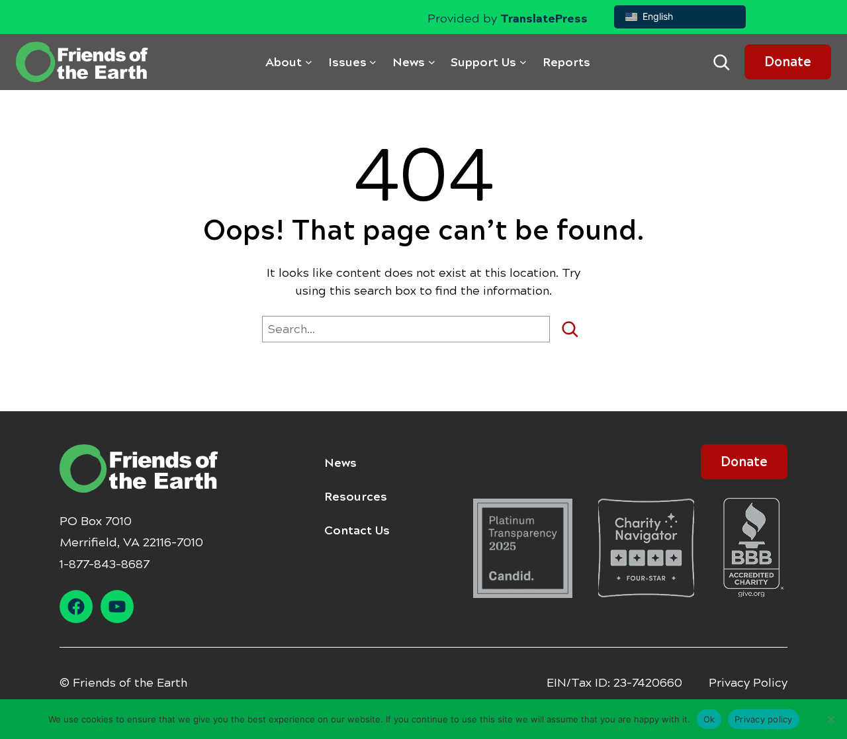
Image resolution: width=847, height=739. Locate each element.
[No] (830, 719)
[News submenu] (431, 62)
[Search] (575, 329)
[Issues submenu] (373, 62)
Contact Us (357, 530)
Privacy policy (764, 718)
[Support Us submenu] (523, 62)
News (340, 463)
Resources (355, 496)
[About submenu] (308, 62)
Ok (709, 718)
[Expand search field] (721, 62)
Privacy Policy (748, 682)
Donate (787, 62)
